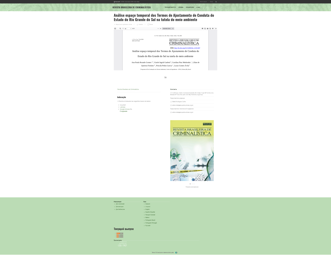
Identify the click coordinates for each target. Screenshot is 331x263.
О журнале (123, 111)
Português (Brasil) (150, 220)
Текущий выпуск (170, 7)
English (147, 209)
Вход (211, 1)
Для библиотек (120, 209)
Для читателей (120, 204)
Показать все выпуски (192, 187)
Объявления (190, 7)
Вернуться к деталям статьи (124, 24)
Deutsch (147, 204)
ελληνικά (147, 206)
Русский (147, 225)
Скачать (140, 24)
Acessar (192, 157)
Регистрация (203, 1)
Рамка (151, 24)
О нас (198, 7)
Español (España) (150, 212)
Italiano (147, 217)
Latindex (122, 107)
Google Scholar (125, 109)
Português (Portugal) (151, 223)
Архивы (180, 7)
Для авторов (119, 206)
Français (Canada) (150, 214)
